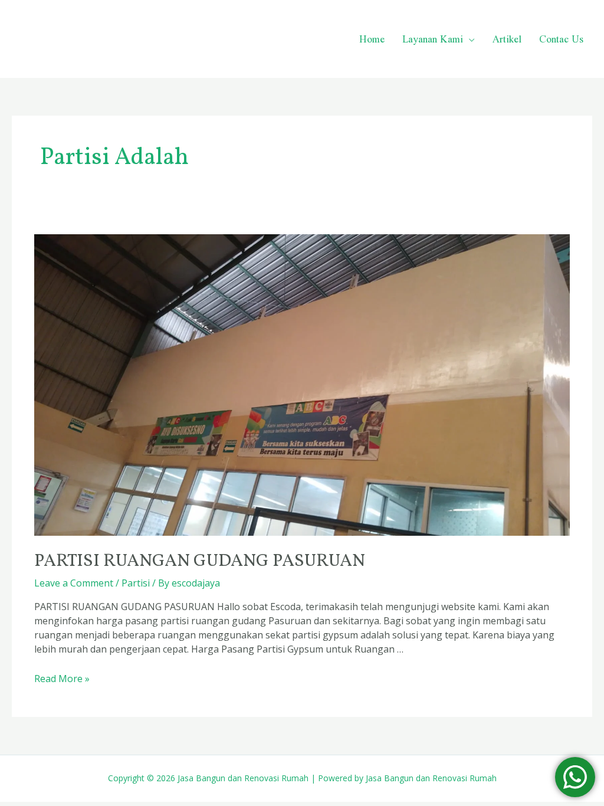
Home (372, 38)
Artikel (507, 38)
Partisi (136, 582)
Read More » (62, 678)
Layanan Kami (432, 38)
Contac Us (561, 38)
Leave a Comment (73, 582)
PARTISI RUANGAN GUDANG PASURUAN (199, 561)
